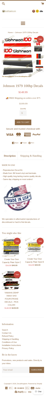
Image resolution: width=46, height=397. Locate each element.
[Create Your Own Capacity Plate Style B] (34, 246)
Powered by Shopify (35, 384)
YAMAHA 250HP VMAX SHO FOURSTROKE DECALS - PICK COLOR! (11, 299)
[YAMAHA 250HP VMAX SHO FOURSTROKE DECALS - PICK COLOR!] (11, 280)
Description (10, 155)
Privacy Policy (8, 348)
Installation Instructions (11, 345)
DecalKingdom (22, 384)
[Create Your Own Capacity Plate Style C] (11, 246)
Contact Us (6, 333)
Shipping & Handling (31, 155)
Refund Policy (8, 336)
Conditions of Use (9, 342)
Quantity (23, 109)
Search (5, 330)
